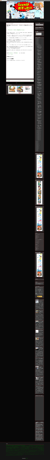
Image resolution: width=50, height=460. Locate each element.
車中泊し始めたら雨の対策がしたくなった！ (39, 83)
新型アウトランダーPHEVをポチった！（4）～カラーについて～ (41, 338)
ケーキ (10, 453)
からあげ (25, 452)
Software (17, 447)
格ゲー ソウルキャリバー (40, 454)
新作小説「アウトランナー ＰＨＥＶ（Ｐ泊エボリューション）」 (39, 88)
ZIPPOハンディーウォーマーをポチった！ (39, 110)
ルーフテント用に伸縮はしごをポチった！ (39, 126)
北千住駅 (22, 454)
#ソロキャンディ (41, 446)
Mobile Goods (26, 451)
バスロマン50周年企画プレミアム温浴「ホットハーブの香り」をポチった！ (39, 94)
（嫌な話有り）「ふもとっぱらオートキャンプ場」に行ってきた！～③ (41, 348)
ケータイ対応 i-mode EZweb (19, 453)
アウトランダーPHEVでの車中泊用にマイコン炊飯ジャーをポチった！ (39, 106)
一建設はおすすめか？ (38, 386)
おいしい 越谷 (22, 452)
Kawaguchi (21, 451)
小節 (27, 454)
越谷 (36, 249)
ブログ (41, 453)
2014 (37, 141)
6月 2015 (38, 134)
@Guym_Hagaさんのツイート (39, 283)
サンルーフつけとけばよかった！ (39, 71)
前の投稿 (31, 80)
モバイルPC (21, 447)
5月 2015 (38, 135)
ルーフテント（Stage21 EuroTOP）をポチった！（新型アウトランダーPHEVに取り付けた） (39, 368)
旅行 (36, 247)
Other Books (31, 451)
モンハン (15, 454)
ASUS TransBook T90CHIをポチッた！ (41, 331)
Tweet (8, 448)
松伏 (37, 454)
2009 (37, 145)
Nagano (29, 451)
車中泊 (31, 445)
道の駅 (36, 248)
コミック (24, 453)
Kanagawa (19, 451)
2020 (37, 38)
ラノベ (36, 243)
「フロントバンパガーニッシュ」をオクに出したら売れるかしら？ (39, 118)
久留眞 (17, 454)
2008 (37, 146)
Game (33, 447)
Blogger (27, 458)
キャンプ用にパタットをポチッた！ (39, 92)
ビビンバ (40, 453)
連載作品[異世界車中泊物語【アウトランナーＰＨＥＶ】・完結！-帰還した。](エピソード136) (39, 432)
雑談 (15, 448)
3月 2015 (38, 137)
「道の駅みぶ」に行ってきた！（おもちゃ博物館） (39, 62)
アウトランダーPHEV (38, 239)
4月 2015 (38, 136)
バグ (38, 453)
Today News (36, 447)
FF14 (6, 451)
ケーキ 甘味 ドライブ (13, 453)
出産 (20, 454)
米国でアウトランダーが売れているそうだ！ (39, 60)
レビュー (30, 448)
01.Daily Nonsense (10, 445)
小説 (36, 235)
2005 (37, 147)
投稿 (37, 33)
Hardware (16, 446)
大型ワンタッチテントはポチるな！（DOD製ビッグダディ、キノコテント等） (41, 311)
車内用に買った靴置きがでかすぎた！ (39, 69)
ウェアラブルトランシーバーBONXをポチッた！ (39, 77)
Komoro (24, 451)
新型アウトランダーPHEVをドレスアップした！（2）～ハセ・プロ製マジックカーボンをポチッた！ (39, 122)
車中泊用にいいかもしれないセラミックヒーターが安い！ (39, 51)
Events (24, 447)
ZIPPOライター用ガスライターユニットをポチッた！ (39, 48)
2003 (37, 149)
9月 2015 (38, 131)
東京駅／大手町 (34, 454)
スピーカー (34, 453)
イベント (31, 447)
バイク (36, 453)
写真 (36, 244)
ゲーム (26, 447)
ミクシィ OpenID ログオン (11, 454)
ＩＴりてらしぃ (35, 448)
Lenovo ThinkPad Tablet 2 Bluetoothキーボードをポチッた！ (39, 54)
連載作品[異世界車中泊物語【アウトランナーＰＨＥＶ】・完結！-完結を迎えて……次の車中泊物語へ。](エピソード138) (39, 425)
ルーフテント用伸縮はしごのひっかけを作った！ (39, 115)
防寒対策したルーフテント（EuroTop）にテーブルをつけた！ (39, 98)
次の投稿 (8, 80)
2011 (37, 143)
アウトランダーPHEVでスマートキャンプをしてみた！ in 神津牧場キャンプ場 (39, 103)
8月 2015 (38, 132)
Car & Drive (41, 447)
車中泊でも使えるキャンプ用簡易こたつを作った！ (39, 112)
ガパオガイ (34, 452)
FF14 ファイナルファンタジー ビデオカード (12, 451)
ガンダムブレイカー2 (19, 448)
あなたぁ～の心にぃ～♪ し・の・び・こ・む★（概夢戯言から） (39, 359)
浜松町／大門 (12, 448)
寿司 (26, 454)
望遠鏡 (26, 448)
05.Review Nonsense (10, 447)
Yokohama (14, 452)
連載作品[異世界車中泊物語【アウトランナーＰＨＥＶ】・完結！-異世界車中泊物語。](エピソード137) (39, 429)
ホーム (20, 80)
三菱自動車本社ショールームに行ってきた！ (39, 65)
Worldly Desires (41, 445)
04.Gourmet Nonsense (41, 448)
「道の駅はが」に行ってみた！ (39, 67)
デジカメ (19, 446)
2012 (37, 142)
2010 (37, 144)
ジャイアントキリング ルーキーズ (29, 453)
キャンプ (37, 234)
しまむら (30, 452)
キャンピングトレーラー (38, 452)
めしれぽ (31, 446)
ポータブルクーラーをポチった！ (41, 301)
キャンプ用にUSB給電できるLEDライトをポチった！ (39, 85)
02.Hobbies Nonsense (25, 446)
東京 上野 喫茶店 (31, 454)
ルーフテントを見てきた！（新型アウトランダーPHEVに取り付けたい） (41, 322)
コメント (38, 34)
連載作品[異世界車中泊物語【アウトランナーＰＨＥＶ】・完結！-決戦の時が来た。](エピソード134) (39, 439)
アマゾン (32, 452)
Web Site (28, 447)
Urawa (12, 452)
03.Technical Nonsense (20, 445)
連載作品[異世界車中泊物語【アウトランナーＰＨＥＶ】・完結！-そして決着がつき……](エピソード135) (39, 435)
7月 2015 (38, 133)
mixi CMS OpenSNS (18, 452)
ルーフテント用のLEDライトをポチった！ (39, 57)
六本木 (19, 454)
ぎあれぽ (27, 452)
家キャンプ (24, 454)
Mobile (15, 447)
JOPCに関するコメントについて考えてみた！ (39, 128)
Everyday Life (35, 445)
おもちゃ (23, 448)
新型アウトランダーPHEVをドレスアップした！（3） (39, 80)
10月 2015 (38, 130)
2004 (37, 148)
